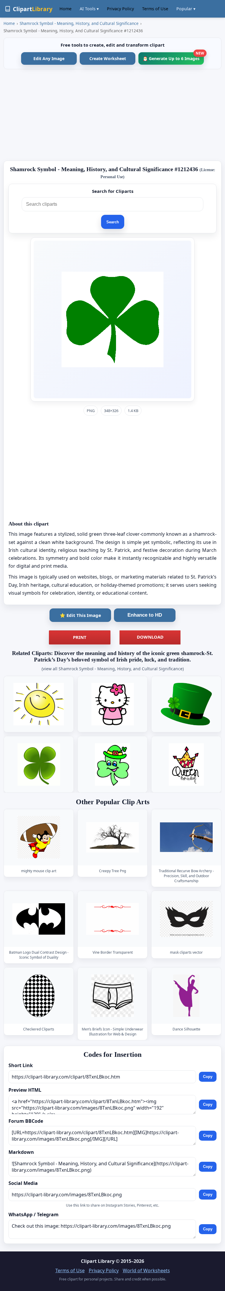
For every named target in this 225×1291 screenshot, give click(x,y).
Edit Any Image (48, 58)
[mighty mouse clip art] (38, 837)
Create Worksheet (107, 58)
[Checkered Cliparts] (38, 995)
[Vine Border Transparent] (112, 919)
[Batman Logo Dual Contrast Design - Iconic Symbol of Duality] (38, 919)
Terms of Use (155, 8)
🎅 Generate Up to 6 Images (173, 56)
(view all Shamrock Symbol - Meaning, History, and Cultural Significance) (113, 668)
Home (65, 8)
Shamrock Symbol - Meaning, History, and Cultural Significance (79, 23)
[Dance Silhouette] (186, 995)
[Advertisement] (112, 115)
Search (112, 222)
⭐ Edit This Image (80, 615)
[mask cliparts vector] (186, 919)
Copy (207, 1076)
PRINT (79, 637)
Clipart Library (98, 1261)
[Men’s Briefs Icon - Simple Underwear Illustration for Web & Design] (112, 995)
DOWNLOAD (150, 637)
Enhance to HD (144, 615)
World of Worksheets (146, 1270)
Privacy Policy (120, 8)
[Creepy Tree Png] (112, 837)
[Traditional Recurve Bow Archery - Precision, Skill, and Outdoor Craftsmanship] (186, 837)
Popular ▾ (185, 8)
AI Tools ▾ (89, 8)
